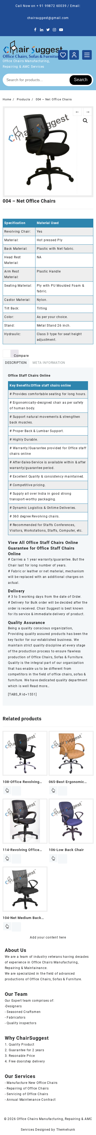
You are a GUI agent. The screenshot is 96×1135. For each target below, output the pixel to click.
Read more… (40, 686)
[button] (85, 121)
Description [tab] (16, 363)
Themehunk (65, 1130)
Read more (7, 790)
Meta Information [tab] (49, 363)
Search (80, 79)
